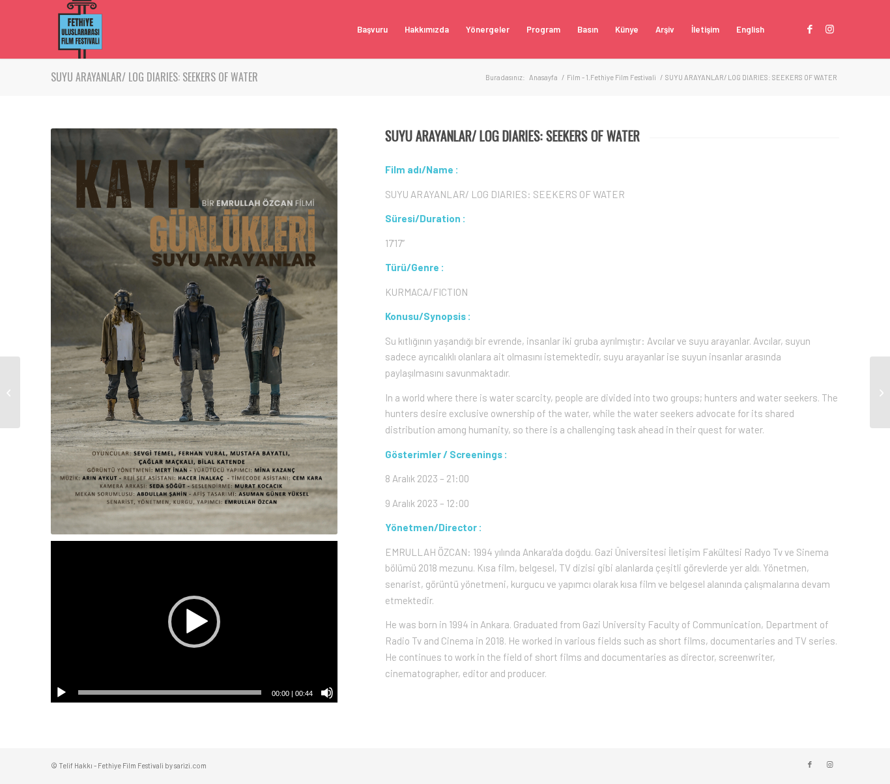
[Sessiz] (327, 692)
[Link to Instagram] (829, 28)
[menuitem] (372, 29)
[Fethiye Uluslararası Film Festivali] (80, 29)
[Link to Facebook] (810, 28)
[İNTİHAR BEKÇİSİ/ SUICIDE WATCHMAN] (880, 392)
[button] (194, 622)
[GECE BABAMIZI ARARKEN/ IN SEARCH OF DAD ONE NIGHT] (10, 392)
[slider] (169, 692)
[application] (194, 622)
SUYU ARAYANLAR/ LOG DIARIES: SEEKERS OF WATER (154, 77)
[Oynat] (61, 692)
